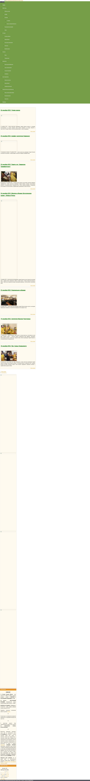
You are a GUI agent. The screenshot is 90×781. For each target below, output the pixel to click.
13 (2, 774)
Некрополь (6, 45)
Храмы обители (7, 39)
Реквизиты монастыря (8, 86)
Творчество (6, 98)
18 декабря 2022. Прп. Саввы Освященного (14, 346)
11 (8, 772)
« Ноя (1, 779)
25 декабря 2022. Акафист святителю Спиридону (15, 136)
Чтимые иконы (7, 58)
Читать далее (32, 131)
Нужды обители (7, 83)
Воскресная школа (8, 95)
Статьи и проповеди (8, 70)
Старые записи (3, 371)
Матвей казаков (7, 48)
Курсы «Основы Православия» (9, 92)
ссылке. (8, 711)
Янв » (4, 779)
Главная (4, 4)
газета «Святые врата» (8, 67)
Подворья (6, 17)
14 (3, 774)
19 (1, 776)
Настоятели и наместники (9, 42)
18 (8, 774)
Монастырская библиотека (9, 64)
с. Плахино (8, 20)
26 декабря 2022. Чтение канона (10, 110)
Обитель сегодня (7, 11)
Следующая (4, 372)
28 (3, 777)
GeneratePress (30, 780)
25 (8, 776)
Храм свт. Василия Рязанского (11, 23)
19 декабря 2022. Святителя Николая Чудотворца (15, 319)
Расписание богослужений (9, 26)
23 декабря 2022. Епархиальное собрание (13, 290)
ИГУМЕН (6, 14)
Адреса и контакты (8, 80)
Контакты (4, 101)
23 (5, 776)
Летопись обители (7, 36)
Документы (6, 73)
